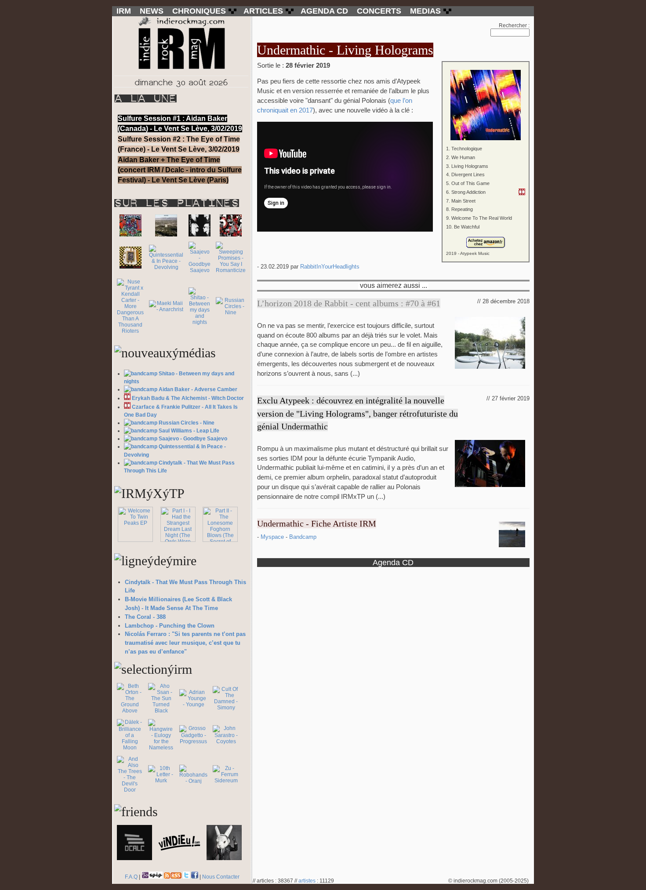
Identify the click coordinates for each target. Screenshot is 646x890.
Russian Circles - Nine (186, 423)
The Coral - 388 (145, 617)
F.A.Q (131, 877)
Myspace (273, 537)
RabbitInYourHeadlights (329, 266)
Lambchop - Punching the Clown (169, 625)
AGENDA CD (324, 11)
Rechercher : (514, 25)
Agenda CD (393, 562)
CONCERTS (379, 11)
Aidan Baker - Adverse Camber (198, 389)
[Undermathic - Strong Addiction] (522, 192)
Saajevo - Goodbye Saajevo (193, 439)
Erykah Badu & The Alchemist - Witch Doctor (188, 398)
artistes (307, 881)
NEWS (151, 11)
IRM (123, 11)
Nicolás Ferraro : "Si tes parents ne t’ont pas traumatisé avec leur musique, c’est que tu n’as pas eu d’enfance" (185, 643)
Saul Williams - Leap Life (189, 431)
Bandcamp (302, 537)
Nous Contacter (221, 877)
